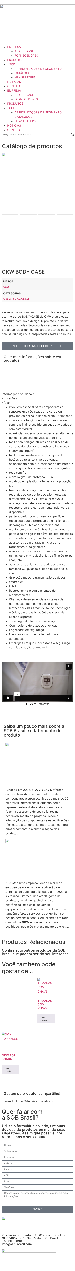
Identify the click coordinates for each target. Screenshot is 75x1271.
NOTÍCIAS (14, 82)
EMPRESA (14, 47)
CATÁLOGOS (23, 73)
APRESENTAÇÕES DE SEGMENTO (38, 68)
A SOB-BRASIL (24, 51)
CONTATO (14, 86)
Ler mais (43, 1018)
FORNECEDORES (26, 55)
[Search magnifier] (72, 134)
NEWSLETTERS (25, 77)
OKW (6, 286)
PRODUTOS (15, 60)
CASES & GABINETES (16, 298)
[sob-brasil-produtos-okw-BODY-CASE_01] (37, 182)
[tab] (23, 394)
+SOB (11, 64)
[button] (9, 1101)
